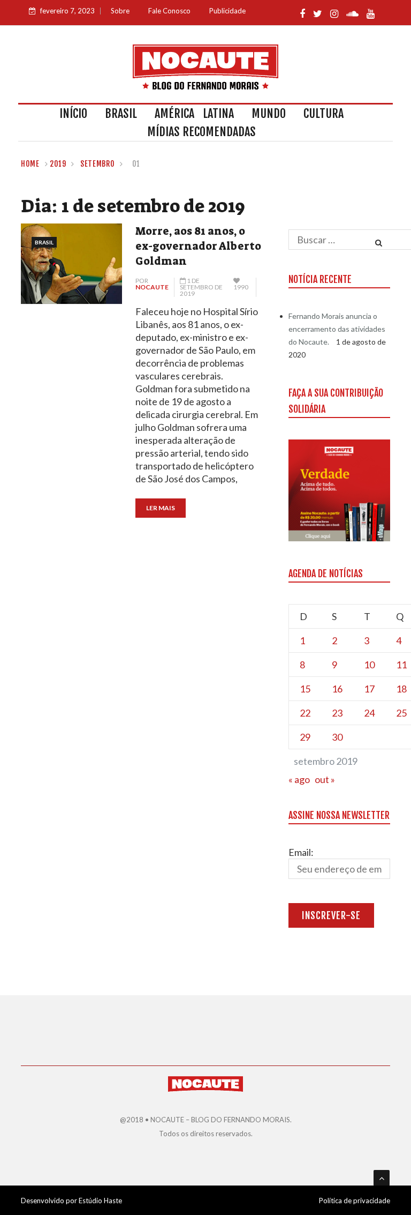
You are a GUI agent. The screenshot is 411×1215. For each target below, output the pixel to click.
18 (401, 689)
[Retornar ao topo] (382, 1178)
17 (369, 689)
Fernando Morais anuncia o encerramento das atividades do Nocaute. (336, 328)
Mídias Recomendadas (201, 131)
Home (30, 163)
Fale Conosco (169, 10)
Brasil (121, 113)
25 (401, 713)
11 (401, 664)
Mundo (269, 113)
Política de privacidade (354, 1200)
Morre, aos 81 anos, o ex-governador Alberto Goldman (198, 246)
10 (369, 664)
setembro (97, 163)
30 (337, 737)
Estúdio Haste (100, 1200)
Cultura (323, 113)
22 (305, 713)
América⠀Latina (194, 113)
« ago (299, 779)
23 (337, 713)
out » (325, 779)
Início (73, 113)
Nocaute (152, 287)
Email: (301, 852)
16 (337, 689)
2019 (58, 163)
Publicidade (227, 10)
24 (369, 713)
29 (305, 737)
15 (305, 689)
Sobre (120, 10)
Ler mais (160, 508)
